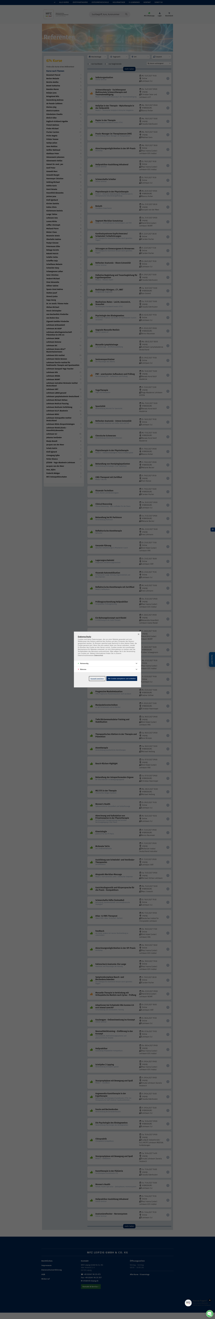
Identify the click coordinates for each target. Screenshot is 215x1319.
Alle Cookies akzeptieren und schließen (122, 678)
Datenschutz (98, 655)
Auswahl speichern (97, 678)
